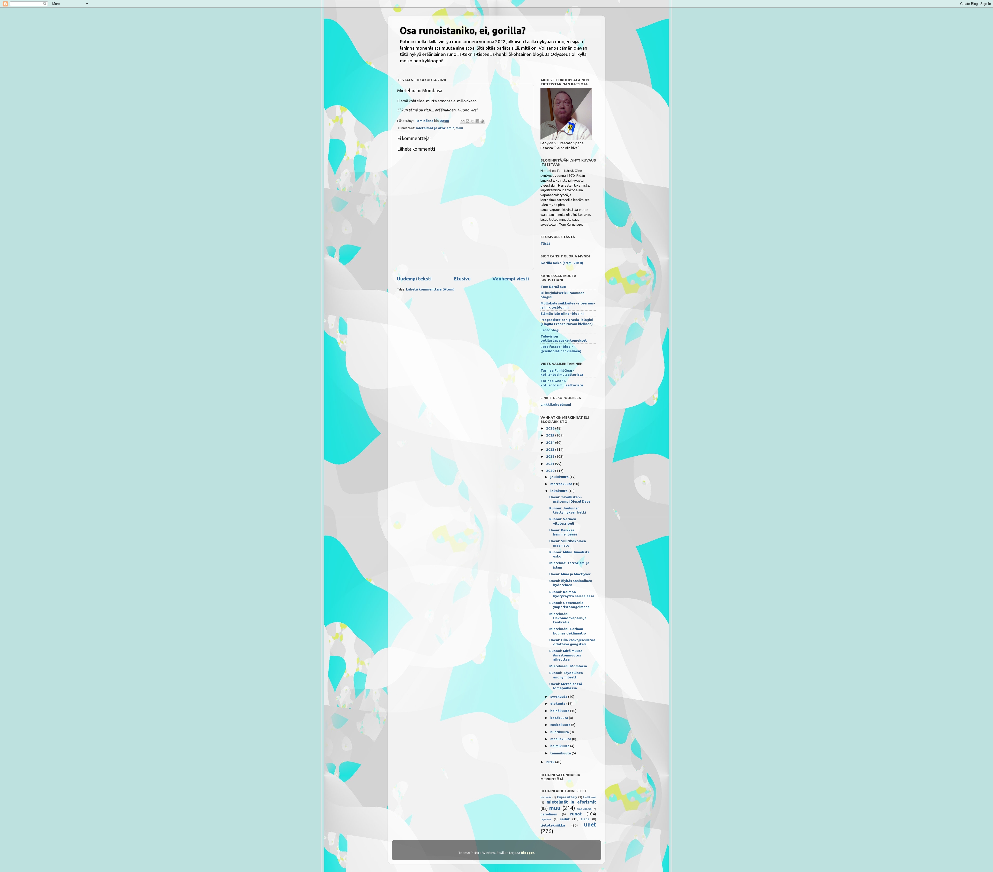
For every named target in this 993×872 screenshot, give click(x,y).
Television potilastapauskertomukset (563, 338)
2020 (550, 471)
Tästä (545, 243)
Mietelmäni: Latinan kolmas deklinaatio (567, 631)
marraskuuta (561, 484)
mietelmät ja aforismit (435, 128)
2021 (550, 464)
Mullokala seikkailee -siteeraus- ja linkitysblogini (567, 305)
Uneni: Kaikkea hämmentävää (563, 532)
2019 (550, 762)
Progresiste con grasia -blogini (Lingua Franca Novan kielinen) (566, 322)
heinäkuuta (560, 711)
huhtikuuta (560, 732)
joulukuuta (559, 477)
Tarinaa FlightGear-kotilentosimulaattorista (561, 372)
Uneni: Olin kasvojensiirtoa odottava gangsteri (572, 642)
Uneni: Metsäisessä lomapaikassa (565, 686)
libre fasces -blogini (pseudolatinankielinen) (560, 349)
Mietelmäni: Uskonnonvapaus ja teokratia (567, 618)
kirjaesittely (567, 797)
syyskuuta (559, 696)
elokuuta (558, 703)
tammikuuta (561, 753)
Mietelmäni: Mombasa (568, 666)
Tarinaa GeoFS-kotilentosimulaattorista (561, 383)
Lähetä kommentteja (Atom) (430, 289)
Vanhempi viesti (510, 278)
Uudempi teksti (414, 278)
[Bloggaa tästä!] (467, 121)
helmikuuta (560, 746)
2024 (550, 442)
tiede (585, 819)
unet (590, 824)
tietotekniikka (552, 825)
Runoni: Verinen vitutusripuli (562, 521)
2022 (550, 456)
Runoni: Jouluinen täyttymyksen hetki (567, 510)
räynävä (545, 819)
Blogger (527, 853)
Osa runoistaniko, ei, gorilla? (462, 30)
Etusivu (462, 278)
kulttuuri (589, 797)
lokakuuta (559, 491)
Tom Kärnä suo (553, 287)
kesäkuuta (559, 718)
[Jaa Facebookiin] (477, 121)
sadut (565, 819)
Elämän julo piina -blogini (562, 313)
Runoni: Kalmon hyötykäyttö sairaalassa (571, 594)
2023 (550, 449)
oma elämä (583, 808)
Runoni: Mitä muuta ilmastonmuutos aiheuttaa (565, 655)
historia (545, 797)
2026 (550, 428)
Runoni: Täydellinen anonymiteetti (566, 675)
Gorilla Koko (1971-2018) (561, 263)
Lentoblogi (549, 330)
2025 (550, 435)
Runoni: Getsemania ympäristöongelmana (569, 605)
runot (576, 814)
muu (459, 128)
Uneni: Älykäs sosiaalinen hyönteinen (570, 583)
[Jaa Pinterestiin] (482, 121)
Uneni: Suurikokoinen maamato (567, 543)
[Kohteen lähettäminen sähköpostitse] (462, 121)
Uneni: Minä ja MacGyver (570, 574)
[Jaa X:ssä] (472, 121)
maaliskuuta (561, 739)
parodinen (548, 814)
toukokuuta (560, 725)
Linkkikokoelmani (555, 404)
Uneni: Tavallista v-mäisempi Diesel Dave (569, 499)
